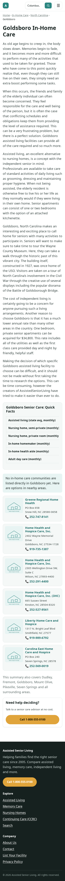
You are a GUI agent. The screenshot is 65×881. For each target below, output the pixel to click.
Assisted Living (14, 800)
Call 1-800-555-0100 (32, 719)
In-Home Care (20, 15)
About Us (9, 842)
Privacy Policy (13, 862)
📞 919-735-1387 (37, 549)
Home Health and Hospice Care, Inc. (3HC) (42, 594)
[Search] (48, 5)
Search (8, 825)
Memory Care (12, 806)
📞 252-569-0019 (37, 666)
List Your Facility (15, 855)
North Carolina (39, 15)
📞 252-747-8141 (37, 517)
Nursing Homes (14, 813)
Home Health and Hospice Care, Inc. (38, 529)
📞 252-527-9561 (37, 610)
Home (6, 15)
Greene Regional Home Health (41, 501)
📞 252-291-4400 (37, 581)
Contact (8, 849)
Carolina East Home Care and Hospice (39, 650)
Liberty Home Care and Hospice (41, 622)
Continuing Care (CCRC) (20, 819)
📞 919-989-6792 (37, 638)
